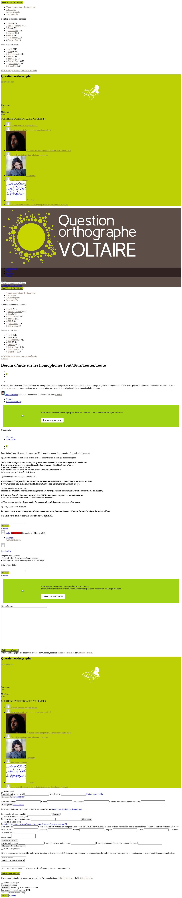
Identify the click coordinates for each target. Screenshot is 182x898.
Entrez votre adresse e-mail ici (13, 814)
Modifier (5, 526)
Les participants (13, 12)
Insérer (4, 896)
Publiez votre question (10, 873)
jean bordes (13, 38)
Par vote (9, 437)
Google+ (108, 830)
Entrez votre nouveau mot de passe (15, 819)
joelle (10, 23)
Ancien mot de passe (10, 843)
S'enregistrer (19, 797)
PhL (10, 35)
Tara (10, 28)
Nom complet (7, 827)
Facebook (43, 830)
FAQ (8, 271)
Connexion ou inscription (11, 285)
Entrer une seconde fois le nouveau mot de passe (116, 843)
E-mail (44, 802)
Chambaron (13, 30)
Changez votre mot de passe (37, 824)
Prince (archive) (15, 26)
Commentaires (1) (13, 540)
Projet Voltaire (66, 653)
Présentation (11, 269)
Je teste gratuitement (52, 420)
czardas (11, 33)
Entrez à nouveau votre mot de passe (125, 802)
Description (6, 838)
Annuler (4, 528)
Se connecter (18, 804)
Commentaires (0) (13, 401)
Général (58, 394)
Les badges (11, 9)
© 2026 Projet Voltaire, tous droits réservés (19, 70)
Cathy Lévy (13, 40)
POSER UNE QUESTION (12, 2)
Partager (9, 399)
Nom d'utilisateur (8, 802)
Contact (9, 273)
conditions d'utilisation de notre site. (67, 809)
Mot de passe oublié (94, 794)
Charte (9, 276)
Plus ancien (11, 439)
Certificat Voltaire (84, 653)
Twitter (76, 830)
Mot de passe (55, 794)
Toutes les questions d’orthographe (21, 7)
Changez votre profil (58, 824)
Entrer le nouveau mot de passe (57, 843)
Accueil (4, 359)
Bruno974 (12, 66)
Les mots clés (12, 14)
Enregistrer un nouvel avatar (13, 824)
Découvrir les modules (53, 596)
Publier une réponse (9, 650)
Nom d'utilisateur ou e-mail (12, 794)
